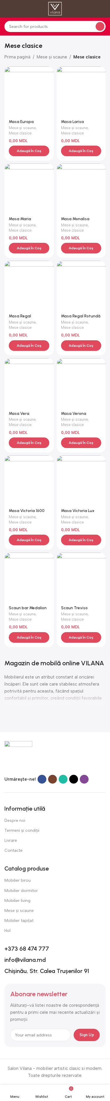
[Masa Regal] (29, 285)
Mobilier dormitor (21, 890)
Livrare (10, 840)
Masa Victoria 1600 (27, 510)
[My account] (103, 9)
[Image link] (18, 754)
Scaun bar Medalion (28, 607)
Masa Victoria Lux (77, 510)
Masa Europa (21, 121)
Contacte (13, 850)
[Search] (100, 26)
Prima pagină (17, 57)
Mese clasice (20, 133)
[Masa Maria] (29, 188)
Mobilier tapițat (18, 920)
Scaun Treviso (74, 607)
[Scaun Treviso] (81, 577)
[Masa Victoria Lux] (81, 480)
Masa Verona (73, 413)
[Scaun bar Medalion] (29, 577)
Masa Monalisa (75, 218)
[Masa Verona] (81, 383)
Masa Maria (20, 218)
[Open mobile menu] (6, 9)
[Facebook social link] (42, 779)
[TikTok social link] (73, 779)
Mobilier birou (17, 880)
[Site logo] (55, 8)
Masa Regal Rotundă (80, 316)
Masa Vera (19, 413)
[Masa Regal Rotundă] (81, 285)
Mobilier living (17, 900)
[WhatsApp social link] (63, 779)
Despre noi (14, 820)
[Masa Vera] (29, 383)
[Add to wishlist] (48, 71)
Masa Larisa (72, 121)
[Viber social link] (84, 779)
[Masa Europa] (29, 91)
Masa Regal (20, 316)
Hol (7, 930)
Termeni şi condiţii (21, 830)
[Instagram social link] (52, 779)
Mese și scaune (52, 57)
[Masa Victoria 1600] (29, 480)
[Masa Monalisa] (81, 188)
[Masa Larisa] (81, 91)
